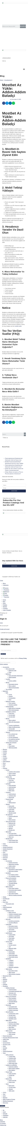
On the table (12, 728)
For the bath (12, 735)
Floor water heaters (13, 888)
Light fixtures (9, 933)
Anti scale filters (13, 1022)
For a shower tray (13, 734)
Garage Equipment (7, 847)
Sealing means (12, 881)
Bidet (10, 744)
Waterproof (11, 789)
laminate (5, 1113)
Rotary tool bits (12, 1080)
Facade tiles (12, 778)
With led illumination (14, 687)
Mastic (10, 818)
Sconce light (9, 941)
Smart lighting (9, 950)
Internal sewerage (13, 1008)
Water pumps (9, 1030)
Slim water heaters (13, 893)
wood (4, 1112)
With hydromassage (14, 710)
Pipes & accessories (11, 996)
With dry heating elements (15, 895)
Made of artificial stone (14, 727)
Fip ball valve (12, 1015)
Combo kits (11, 1075)
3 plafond (11, 963)
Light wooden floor (13, 842)
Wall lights (11, 939)
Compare (5, 608)
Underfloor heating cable (15, 835)
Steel (10, 699)
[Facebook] (4, 38)
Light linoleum (12, 794)
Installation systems (11, 711)
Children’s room (10, 910)
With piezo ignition (13, 871)
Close (1, 580)
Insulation (8, 873)
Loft (9, 946)
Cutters (5, 759)
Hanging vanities (13, 704)
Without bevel (12, 802)
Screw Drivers (6, 1042)
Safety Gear (6, 1039)
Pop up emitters (13, 994)
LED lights (11, 936)
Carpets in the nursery (14, 771)
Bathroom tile (12, 823)
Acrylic (10, 694)
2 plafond (11, 962)
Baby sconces (12, 912)
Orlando (5, 981)
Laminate (8, 783)
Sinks (7, 723)
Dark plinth (11, 806)
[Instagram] (8, 38)
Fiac (4, 766)
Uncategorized (8, 80)
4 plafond (11, 965)
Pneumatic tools (10, 903)
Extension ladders (13, 1066)
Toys (4, 1094)
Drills (4, 764)
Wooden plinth (12, 813)
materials (5, 1117)
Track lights (11, 938)
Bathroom (8, 674)
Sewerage (8, 1005)
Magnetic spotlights (13, 967)
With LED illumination (14, 722)
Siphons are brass (13, 740)
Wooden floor (9, 838)
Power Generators (7, 1036)
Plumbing (5, 986)
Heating (5, 859)
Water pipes (12, 885)
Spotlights (8, 958)
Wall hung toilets (13, 747)
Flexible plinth (12, 807)
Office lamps (12, 972)
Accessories (6, 667)
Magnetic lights (12, 948)
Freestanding (12, 698)
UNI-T (4, 1096)
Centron (5, 751)
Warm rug (11, 837)
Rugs (10, 672)
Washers (5, 1097)
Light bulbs (8, 924)
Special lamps (12, 931)
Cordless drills (12, 1058)
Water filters (9, 1020)
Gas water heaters (10, 867)
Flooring (5, 768)
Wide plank (11, 790)
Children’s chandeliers (14, 915)
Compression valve (13, 1013)
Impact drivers (12, 1061)
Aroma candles (12, 680)
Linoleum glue (12, 795)
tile (3, 1110)
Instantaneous (12, 891)
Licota (4, 905)
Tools (4, 1053)
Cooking (5, 758)
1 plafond (11, 960)
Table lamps (9, 969)
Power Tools (9, 1072)
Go (25, 434)
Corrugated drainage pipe (15, 991)
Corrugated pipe (13, 1006)
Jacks (4, 900)
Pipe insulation (12, 879)
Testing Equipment (7, 1051)
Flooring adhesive (13, 816)
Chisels (5, 752)
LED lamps (11, 929)
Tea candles (9, 689)
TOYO (4, 1092)
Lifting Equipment (7, 907)
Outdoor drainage (10, 987)
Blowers (5, 749)
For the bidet (12, 715)
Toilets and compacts (11, 742)
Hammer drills (12, 1060)
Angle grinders (12, 1073)
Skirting (8, 804)
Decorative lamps (13, 926)
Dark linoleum (6, 761)
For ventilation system (14, 876)
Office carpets (12, 775)
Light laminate (12, 787)
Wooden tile (12, 830)
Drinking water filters (14, 1024)
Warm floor (8, 831)
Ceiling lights (12, 934)
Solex (4, 1046)
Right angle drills (13, 1063)
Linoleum (8, 792)
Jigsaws (11, 1089)
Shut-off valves (9, 1011)
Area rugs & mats (10, 668)
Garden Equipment (7, 849)
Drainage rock (12, 993)
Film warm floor (12, 833)
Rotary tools (9, 1078)
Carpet (7, 770)
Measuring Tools (7, 975)
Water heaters (9, 886)
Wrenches (5, 1102)
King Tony (5, 902)
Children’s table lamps (14, 917)
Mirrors (7, 682)
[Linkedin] (11, 38)
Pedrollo (5, 984)
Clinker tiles (9, 776)
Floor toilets (12, 746)
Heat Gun (5, 857)
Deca (4, 763)
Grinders (5, 850)
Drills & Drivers (9, 1054)
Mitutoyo (5, 979)
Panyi (4, 982)
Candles (8, 679)
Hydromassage (9, 706)
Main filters (11, 1027)
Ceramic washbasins (14, 725)
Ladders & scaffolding (11, 1065)
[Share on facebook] (3, 103)
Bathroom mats (12, 670)
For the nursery (12, 945)
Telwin (4, 1049)
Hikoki (4, 897)
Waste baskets (12, 677)
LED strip (8, 919)
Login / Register (7, 610)
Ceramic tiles (12, 825)
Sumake (5, 1048)
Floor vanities (12, 703)
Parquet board (9, 799)
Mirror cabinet (12, 686)
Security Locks (6, 1044)
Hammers (5, 854)
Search (23, 26)
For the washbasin (13, 737)
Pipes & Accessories (11, 878)
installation (5, 1115)
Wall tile (11, 828)
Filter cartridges (13, 1025)
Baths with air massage (14, 708)
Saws (10, 1077)
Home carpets (12, 773)
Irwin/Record (6, 898)
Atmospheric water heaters (15, 869)
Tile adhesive (9, 814)
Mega (4, 977)
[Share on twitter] (7, 103)
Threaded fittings (13, 883)
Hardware (5, 855)
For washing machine (14, 739)
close (1, 614)
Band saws (11, 1085)
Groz (4, 852)
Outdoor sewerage (13, 1010)
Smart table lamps (13, 957)
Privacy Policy (23, 658)
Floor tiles (11, 780)
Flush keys (11, 713)
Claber (4, 754)
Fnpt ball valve (12, 1017)
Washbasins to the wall (14, 730)
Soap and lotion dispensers (16, 675)
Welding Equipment (8, 1101)
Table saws (11, 1090)
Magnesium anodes (14, 864)
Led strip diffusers (13, 922)
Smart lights (12, 953)
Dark (10, 801)
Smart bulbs (12, 951)
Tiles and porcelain (10, 821)
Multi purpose (12, 819)
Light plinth (11, 809)
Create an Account (4, 629)
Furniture (5, 845)
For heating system (13, 874)
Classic (10, 943)
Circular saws (12, 1087)
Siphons (8, 732)
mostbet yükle (18, 326)
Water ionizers (12, 1029)
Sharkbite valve (13, 1018)
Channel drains (12, 989)
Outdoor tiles (12, 782)
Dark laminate (12, 785)
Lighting (5, 909)
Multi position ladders (14, 1068)
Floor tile (11, 826)
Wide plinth (11, 811)
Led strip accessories (14, 921)
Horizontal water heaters (15, 890)
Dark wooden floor (13, 840)
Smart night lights (13, 955)
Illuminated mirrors (13, 684)
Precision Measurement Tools (10, 1037)
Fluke (4, 843)
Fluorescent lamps (13, 927)
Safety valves (12, 866)
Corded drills (12, 1056)
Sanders (5, 1041)
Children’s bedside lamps (15, 914)
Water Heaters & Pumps (9, 1099)
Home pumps (12, 1032)
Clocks (4, 756)
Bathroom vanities (10, 701)
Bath (7, 692)
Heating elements (13, 862)
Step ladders (12, 1070)
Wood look (11, 797)
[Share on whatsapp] (13, 103)
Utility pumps (12, 1034)
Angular (11, 696)
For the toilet (12, 716)
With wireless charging (14, 974)
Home (1, 80)
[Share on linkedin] (10, 103)
